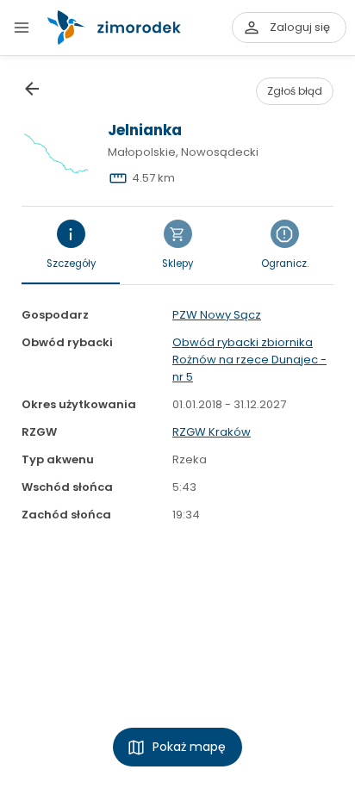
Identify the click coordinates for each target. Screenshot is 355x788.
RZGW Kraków (211, 432)
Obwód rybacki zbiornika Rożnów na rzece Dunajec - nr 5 (249, 359)
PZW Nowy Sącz (216, 315)
